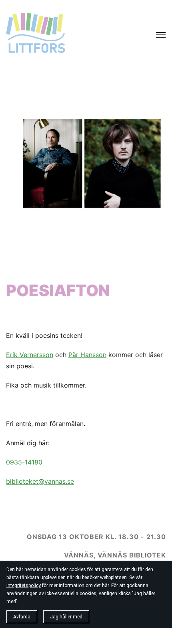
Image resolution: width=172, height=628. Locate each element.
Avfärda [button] (21, 617)
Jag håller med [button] (66, 617)
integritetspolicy (23, 585)
